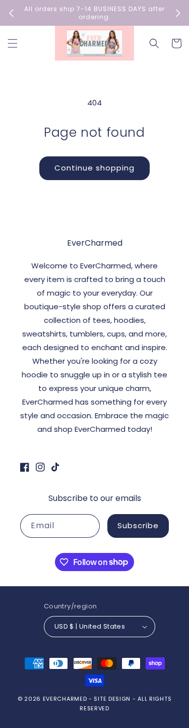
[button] (13, 43)
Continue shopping (94, 167)
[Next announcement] (178, 13)
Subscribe (138, 525)
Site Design (112, 699)
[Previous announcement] (11, 13)
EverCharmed (65, 699)
